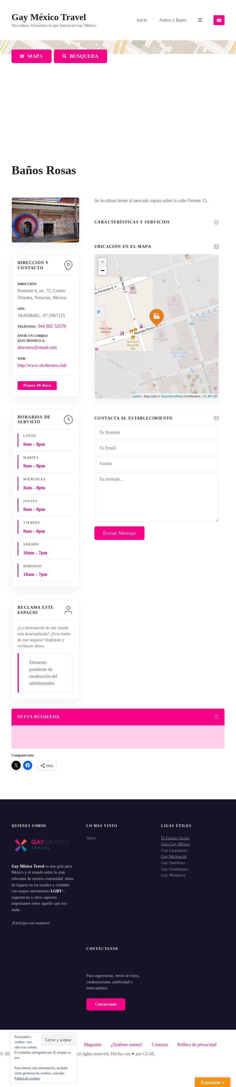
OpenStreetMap (172, 396)
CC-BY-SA (209, 396)
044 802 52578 (52, 326)
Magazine (93, 1044)
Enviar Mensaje (119, 533)
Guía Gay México (175, 844)
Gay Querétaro (173, 862)
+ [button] (102, 261)
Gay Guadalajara (174, 869)
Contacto (160, 1044)
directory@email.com (37, 347)
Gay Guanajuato (174, 850)
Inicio (142, 20)
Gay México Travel (49, 17)
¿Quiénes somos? (126, 1044)
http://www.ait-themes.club (42, 365)
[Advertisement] (118, 120)
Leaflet (136, 396)
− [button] (102, 270)
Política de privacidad (196, 1044)
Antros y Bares (172, 20)
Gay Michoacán (173, 856)
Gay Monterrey (173, 875)
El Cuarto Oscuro (175, 838)
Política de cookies (27, 1078)
